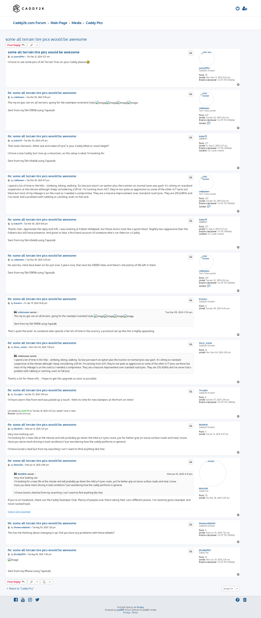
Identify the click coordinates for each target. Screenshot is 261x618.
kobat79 (203, 136)
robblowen (204, 108)
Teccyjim (203, 390)
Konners (203, 299)
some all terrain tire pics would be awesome (46, 39)
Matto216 (203, 488)
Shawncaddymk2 (207, 523)
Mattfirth (203, 424)
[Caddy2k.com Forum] (28, 8)
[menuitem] (238, 9)
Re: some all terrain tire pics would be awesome (42, 93)
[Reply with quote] (190, 53)
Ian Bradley (139, 607)
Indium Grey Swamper (19, 511)
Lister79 (25, 411)
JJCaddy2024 (205, 550)
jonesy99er (204, 68)
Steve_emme (205, 343)
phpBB (120, 610)
